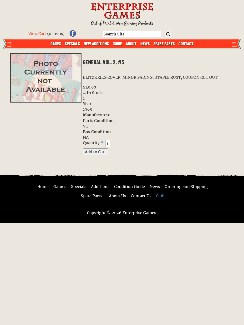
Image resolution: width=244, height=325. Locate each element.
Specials (72, 43)
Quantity (91, 142)
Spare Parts (164, 43)
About (131, 43)
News (145, 43)
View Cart (37, 33)
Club (160, 195)
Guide (117, 43)
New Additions (96, 43)
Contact (185, 43)
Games (56, 43)
